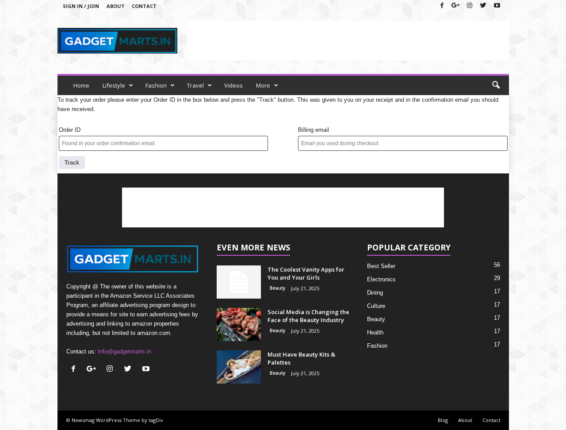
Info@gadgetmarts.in (124, 351)
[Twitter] (483, 6)
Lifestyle (114, 85)
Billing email (313, 130)
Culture (376, 306)
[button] (495, 85)
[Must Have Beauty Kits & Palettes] (239, 367)
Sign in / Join (81, 6)
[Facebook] (442, 6)
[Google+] (456, 6)
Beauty (277, 288)
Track (72, 162)
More (263, 85)
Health (375, 332)
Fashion (156, 85)
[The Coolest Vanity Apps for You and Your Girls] (239, 282)
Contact (144, 6)
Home (81, 85)
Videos (233, 85)
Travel (195, 85)
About (116, 6)
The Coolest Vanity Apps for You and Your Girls (306, 273)
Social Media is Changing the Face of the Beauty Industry (308, 316)
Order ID (69, 130)
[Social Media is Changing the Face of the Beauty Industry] (239, 324)
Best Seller (381, 266)
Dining (375, 292)
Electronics (381, 279)
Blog (443, 420)
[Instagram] (469, 6)
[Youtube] (497, 6)
